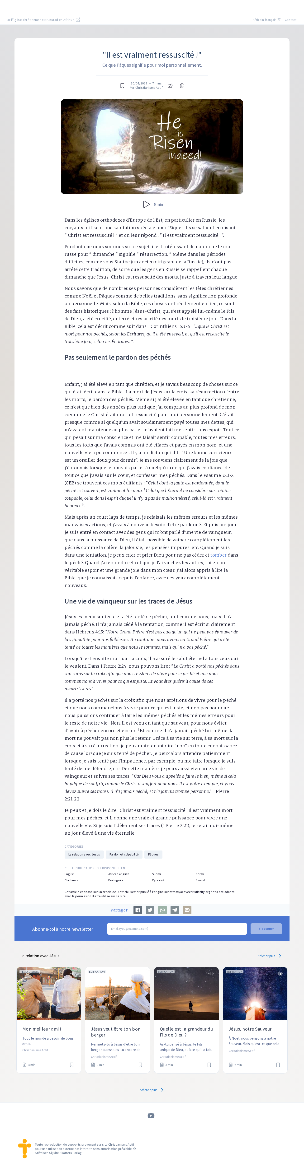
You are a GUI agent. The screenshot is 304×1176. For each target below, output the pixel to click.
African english (118, 874)
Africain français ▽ (267, 20)
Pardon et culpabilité (124, 854)
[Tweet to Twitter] (150, 910)
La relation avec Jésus (84, 854)
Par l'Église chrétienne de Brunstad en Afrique (40, 20)
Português (115, 880)
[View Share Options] (170, 85)
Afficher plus (267, 956)
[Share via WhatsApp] (162, 910)
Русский (158, 880)
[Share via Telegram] (175, 910)
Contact (290, 20)
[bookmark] (122, 85)
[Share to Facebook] (137, 910)
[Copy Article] (181, 85)
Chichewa (71, 880)
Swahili (200, 880)
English (70, 874)
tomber (218, 555)
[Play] (146, 204)
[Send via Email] (187, 910)
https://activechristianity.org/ (191, 892)
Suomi (156, 874)
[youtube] (151, 1115)
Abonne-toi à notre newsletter (62, 929)
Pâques (153, 854)
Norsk (200, 874)
